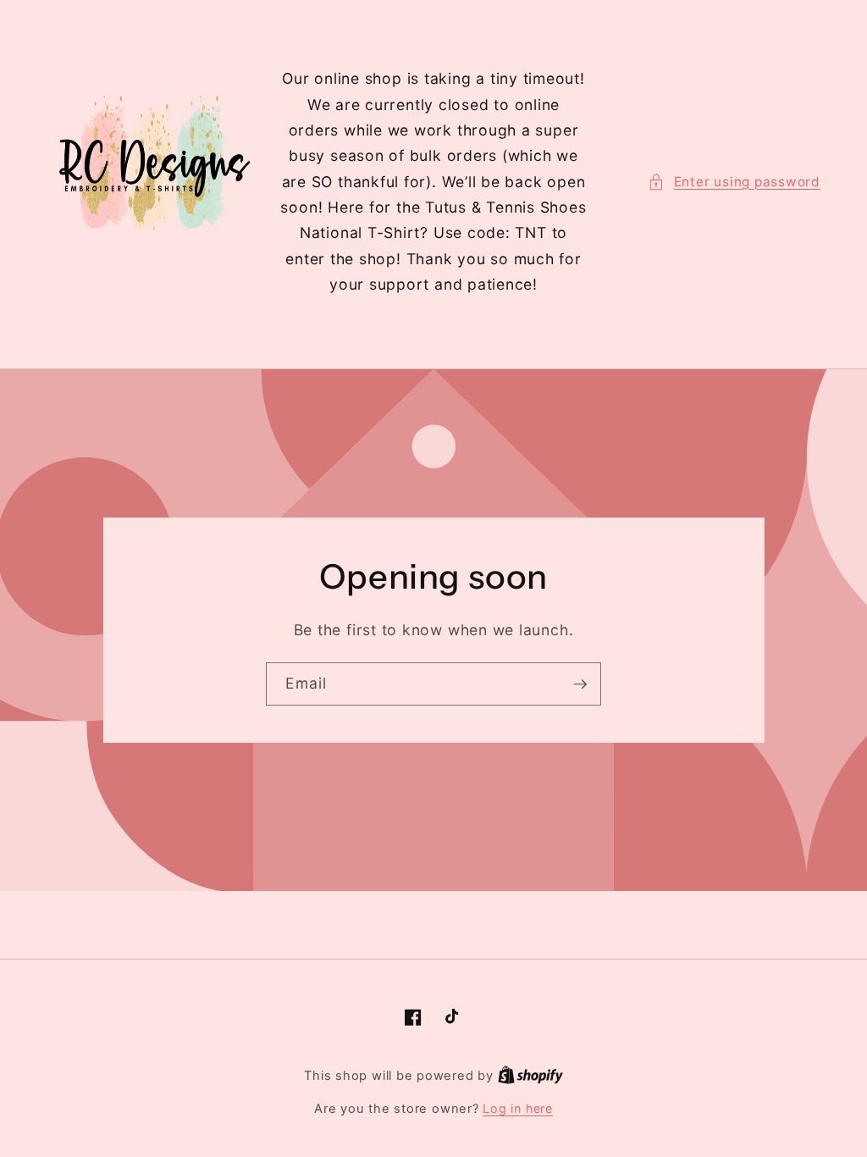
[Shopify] (530, 1075)
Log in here (517, 1108)
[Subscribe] (580, 684)
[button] (734, 182)
